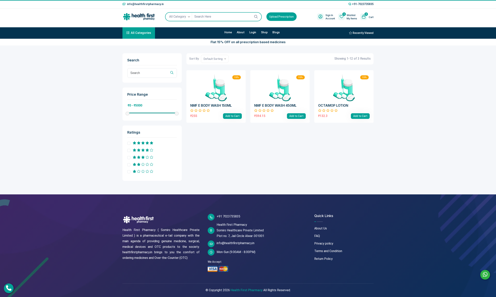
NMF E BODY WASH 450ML (275, 105)
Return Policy (323, 259)
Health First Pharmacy (247, 290)
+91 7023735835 (228, 216)
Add (232, 116)
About (241, 32)
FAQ (317, 236)
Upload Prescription (281, 16)
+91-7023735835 (363, 4)
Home (228, 32)
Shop (264, 32)
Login (252, 32)
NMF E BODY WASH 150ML (211, 105)
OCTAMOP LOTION (333, 105)
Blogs (276, 32)
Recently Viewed (363, 32)
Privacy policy (323, 243)
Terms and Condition (328, 251)
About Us (320, 228)
